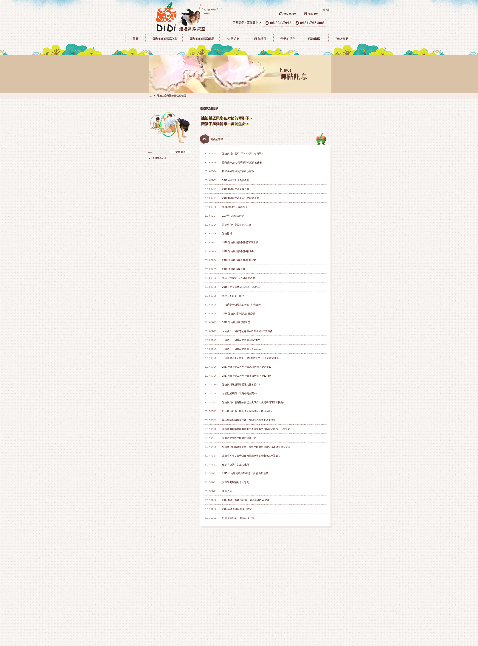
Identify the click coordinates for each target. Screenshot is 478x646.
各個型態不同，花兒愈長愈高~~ (239, 393)
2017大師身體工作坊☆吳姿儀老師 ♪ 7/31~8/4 (246, 375)
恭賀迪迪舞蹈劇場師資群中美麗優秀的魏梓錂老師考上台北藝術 (256, 429)
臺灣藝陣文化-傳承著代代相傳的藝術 (242, 162)
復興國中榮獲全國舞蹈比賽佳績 (239, 438)
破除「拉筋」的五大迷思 (235, 464)
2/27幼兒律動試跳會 (233, 215)
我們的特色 (287, 38)
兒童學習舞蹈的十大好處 (235, 482)
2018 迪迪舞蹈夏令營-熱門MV (238, 251)
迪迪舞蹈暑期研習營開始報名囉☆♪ (241, 384)
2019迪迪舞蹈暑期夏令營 (235, 180)
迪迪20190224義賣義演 (234, 207)
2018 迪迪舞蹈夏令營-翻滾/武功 (239, 260)
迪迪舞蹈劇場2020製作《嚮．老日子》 (243, 153)
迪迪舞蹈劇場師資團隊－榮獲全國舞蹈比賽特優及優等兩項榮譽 (256, 446)
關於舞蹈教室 (163, 38)
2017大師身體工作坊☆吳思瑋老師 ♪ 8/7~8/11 (246, 366)
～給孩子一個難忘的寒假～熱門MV (241, 340)
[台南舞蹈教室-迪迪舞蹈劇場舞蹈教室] (150, 95)
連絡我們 (340, 38)
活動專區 (314, 38)
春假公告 (227, 491)
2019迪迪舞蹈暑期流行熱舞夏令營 (240, 198)
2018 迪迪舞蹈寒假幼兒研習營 (238, 313)
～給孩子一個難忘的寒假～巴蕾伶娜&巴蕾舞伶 (247, 331)
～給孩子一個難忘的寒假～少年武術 (241, 349)
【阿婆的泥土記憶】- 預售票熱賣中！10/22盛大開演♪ (251, 358)
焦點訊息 (233, 38)
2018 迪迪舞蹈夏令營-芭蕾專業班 (240, 242)
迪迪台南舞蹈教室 (135, 38)
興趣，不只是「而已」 (234, 295)
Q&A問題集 (288, 13)
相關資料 (315, 13)
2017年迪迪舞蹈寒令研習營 (237, 509)
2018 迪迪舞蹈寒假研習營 (236, 322)
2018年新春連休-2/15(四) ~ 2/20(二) (241, 286)
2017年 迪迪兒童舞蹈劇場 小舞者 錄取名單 (245, 473)
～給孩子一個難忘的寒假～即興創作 (241, 304)
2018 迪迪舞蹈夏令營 (233, 269)
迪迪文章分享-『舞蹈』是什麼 (238, 517)
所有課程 (260, 38)
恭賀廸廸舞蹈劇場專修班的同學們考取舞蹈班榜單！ (250, 420)
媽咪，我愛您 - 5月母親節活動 (238, 278)
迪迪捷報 (227, 233)
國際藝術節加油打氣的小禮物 (238, 171)
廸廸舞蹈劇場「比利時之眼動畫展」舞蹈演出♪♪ (247, 411)
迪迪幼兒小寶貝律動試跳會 (236, 224)
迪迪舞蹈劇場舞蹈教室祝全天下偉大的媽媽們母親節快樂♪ (253, 402)
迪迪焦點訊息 (159, 158)
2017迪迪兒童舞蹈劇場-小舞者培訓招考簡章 (245, 500)
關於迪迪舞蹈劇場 (200, 38)
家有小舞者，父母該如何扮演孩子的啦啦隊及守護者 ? (251, 455)
